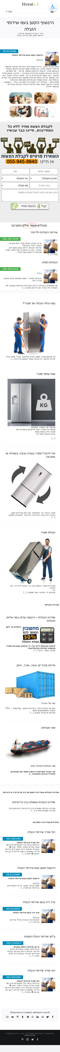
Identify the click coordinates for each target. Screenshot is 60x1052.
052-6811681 (13, 838)
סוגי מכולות (48, 728)
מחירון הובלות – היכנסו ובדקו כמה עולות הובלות (30, 619)
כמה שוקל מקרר (45, 374)
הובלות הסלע (49, 262)
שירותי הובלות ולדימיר (43, 232)
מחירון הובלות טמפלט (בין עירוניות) (33, 802)
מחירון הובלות (52, 604)
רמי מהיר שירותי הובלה (41, 832)
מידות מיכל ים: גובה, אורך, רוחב (35, 665)
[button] (53, 7)
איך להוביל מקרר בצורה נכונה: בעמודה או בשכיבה (30, 455)
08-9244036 (13, 908)
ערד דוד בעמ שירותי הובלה (39, 902)
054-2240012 (13, 943)
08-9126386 (13, 874)
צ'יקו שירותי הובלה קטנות (39, 936)
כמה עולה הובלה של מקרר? (39, 303)
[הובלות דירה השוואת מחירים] (30, 138)
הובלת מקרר (48, 532)
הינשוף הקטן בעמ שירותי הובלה (36, 868)
